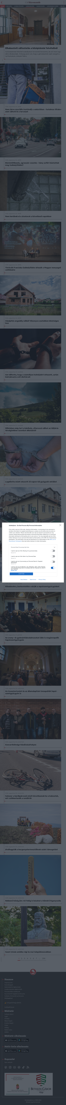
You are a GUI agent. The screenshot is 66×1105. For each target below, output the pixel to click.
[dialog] (33, 553)
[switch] (53, 551)
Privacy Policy (42, 579)
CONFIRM (21, 573)
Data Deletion (23, 579)
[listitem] (33, 547)
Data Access (33, 579)
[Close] (60, 525)
